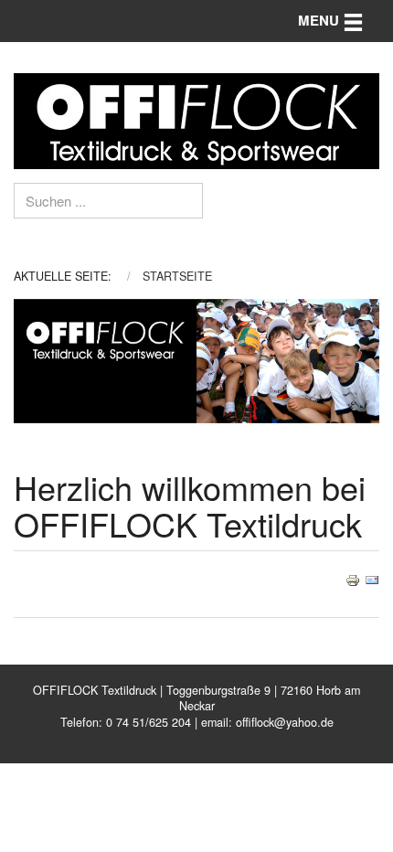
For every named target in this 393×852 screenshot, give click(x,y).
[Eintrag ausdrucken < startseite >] (352, 578)
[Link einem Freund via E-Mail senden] (372, 578)
